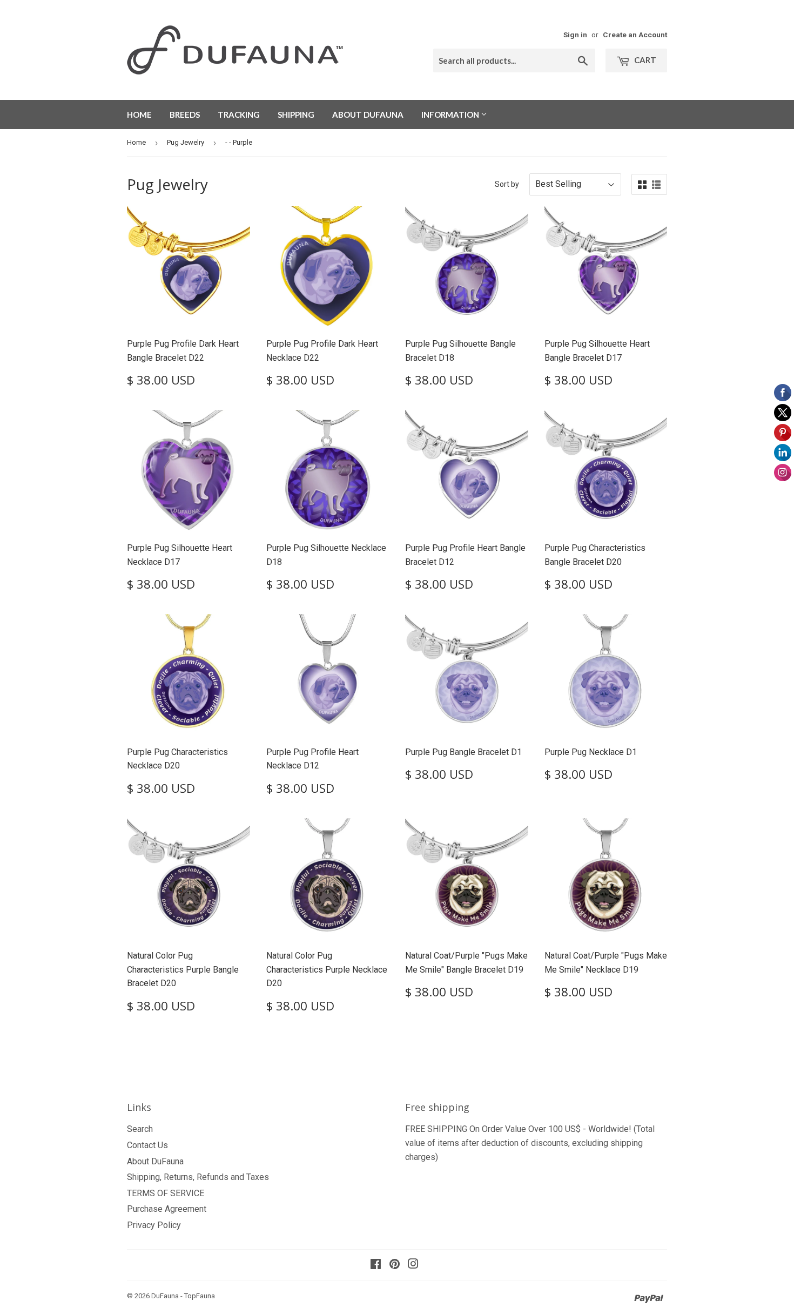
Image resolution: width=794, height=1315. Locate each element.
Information (451, 114)
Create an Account (635, 34)
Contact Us (147, 1145)
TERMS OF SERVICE (165, 1193)
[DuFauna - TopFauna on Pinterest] (394, 1265)
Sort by (507, 184)
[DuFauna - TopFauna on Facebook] (375, 1265)
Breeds (185, 114)
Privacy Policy (154, 1225)
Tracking (239, 114)
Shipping (296, 114)
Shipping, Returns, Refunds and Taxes (198, 1177)
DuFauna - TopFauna (183, 1296)
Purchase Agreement (166, 1209)
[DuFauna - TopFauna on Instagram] (413, 1265)
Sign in (575, 34)
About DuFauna (367, 114)
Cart (644, 60)
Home (139, 114)
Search (140, 1129)
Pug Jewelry (185, 142)
